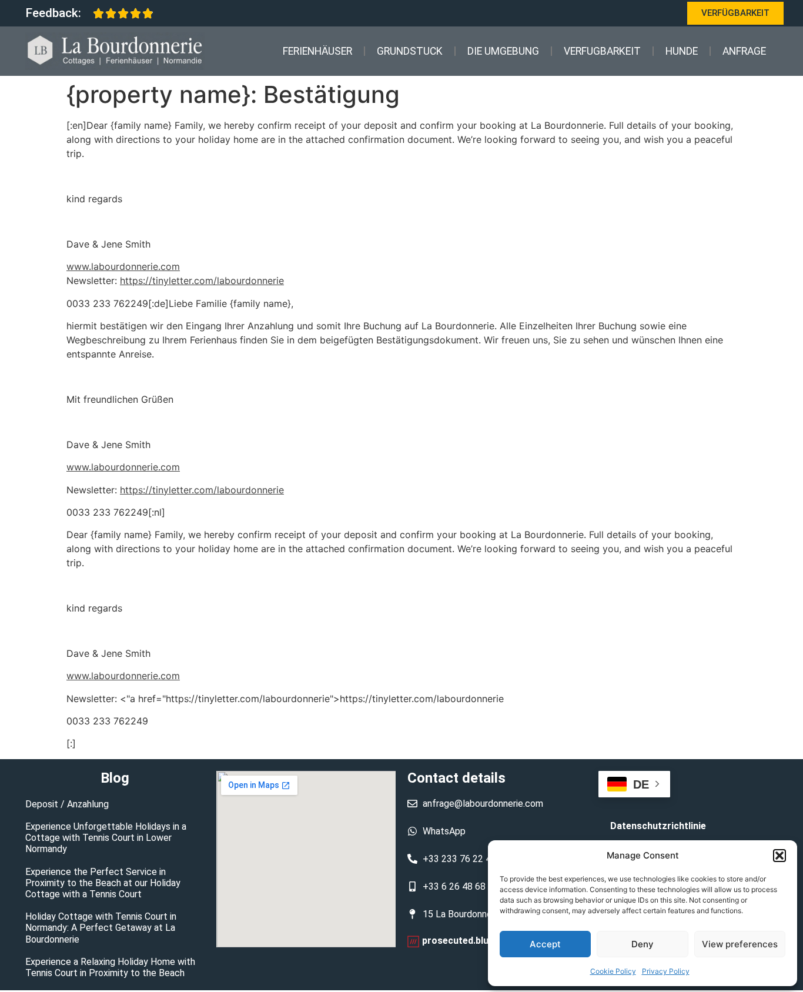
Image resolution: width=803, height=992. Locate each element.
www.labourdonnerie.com (123, 266)
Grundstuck (410, 51)
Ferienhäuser (317, 51)
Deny (642, 944)
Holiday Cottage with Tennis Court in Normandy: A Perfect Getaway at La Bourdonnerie (100, 927)
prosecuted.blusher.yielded (481, 940)
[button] (779, 855)
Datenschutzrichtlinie (658, 825)
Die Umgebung (503, 51)
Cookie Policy (613, 971)
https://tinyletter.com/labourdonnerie (202, 280)
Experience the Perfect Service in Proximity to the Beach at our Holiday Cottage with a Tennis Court (102, 883)
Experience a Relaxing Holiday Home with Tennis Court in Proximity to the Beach (110, 967)
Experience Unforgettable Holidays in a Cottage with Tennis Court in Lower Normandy (105, 837)
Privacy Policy (666, 971)
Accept (545, 944)
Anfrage (744, 51)
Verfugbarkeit (602, 51)
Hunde (681, 51)
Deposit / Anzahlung (67, 804)
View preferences (740, 944)
